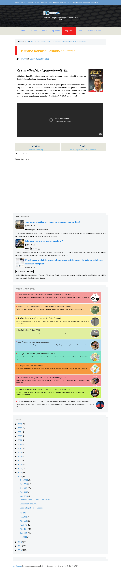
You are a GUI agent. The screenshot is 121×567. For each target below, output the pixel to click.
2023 (20, 436)
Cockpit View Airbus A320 (29, 330)
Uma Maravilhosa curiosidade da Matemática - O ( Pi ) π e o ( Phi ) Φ (47, 294)
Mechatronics (54, 2)
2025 (20, 428)
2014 (20, 472)
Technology (77, 2)
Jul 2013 (23, 513)
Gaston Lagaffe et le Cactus (31, 508)
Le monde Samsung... (28, 504)
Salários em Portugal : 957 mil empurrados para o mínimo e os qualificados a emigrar (54, 401)
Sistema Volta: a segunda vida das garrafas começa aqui (42, 377)
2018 (20, 456)
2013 (20, 476)
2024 (20, 432)
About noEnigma (20, 2)
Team (80, 31)
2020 (20, 448)
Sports (43, 42)
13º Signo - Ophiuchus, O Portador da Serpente (37, 354)
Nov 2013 (24, 484)
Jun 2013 (23, 517)
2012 (20, 542)
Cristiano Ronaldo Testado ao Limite (74, 42)
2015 (20, 468)
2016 (20, 464)
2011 (20, 546)
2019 (20, 452)
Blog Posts (69, 31)
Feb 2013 (24, 533)
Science (63, 2)
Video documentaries (90, 2)
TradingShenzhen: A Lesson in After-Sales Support (39, 318)
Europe (30, 2)
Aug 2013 (24, 496)
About (44, 31)
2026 (20, 424)
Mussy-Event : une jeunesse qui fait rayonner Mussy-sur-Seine (44, 306)
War (101, 2)
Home (22, 31)
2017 (20, 460)
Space (69, 2)
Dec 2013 (24, 480)
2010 (20, 550)
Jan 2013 (23, 537)
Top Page (33, 31)
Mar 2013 (24, 529)
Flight (37, 2)
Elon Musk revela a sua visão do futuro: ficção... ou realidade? (44, 389)
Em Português (35, 42)
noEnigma (17, 566)
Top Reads (55, 31)
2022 (20, 440)
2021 (20, 444)
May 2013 (24, 521)
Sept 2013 (24, 492)
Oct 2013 (24, 488)
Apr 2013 (24, 525)
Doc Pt (27, 42)
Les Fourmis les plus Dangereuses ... (33, 342)
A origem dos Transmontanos (30, 366)
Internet (44, 2)
